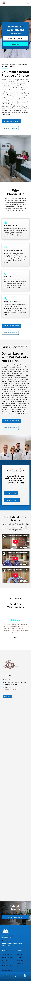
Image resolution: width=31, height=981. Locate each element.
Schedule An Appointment (15, 38)
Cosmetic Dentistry (7, 957)
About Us (19, 954)
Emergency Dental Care (7, 966)
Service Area (20, 957)
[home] (5, 3)
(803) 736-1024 (9, 679)
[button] (27, 3)
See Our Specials (11, 493)
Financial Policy (21, 960)
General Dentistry (7, 954)
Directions (7, 696)
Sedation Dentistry (7, 971)
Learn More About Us (10, 128)
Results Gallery (21, 964)
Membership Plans (11, 500)
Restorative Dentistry (5, 961)
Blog (18, 967)
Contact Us (15, 44)
